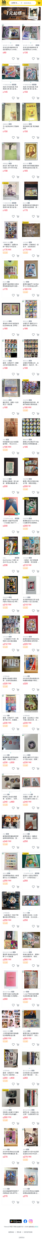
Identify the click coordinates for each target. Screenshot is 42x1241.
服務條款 (11, 1232)
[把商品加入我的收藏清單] (13, 58)
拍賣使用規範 (28, 1232)
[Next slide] (18, 33)
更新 (36, 1227)
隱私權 (19, 1232)
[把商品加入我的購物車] (17, 58)
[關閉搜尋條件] (21, 3)
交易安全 (22, 1237)
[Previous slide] (3, 33)
